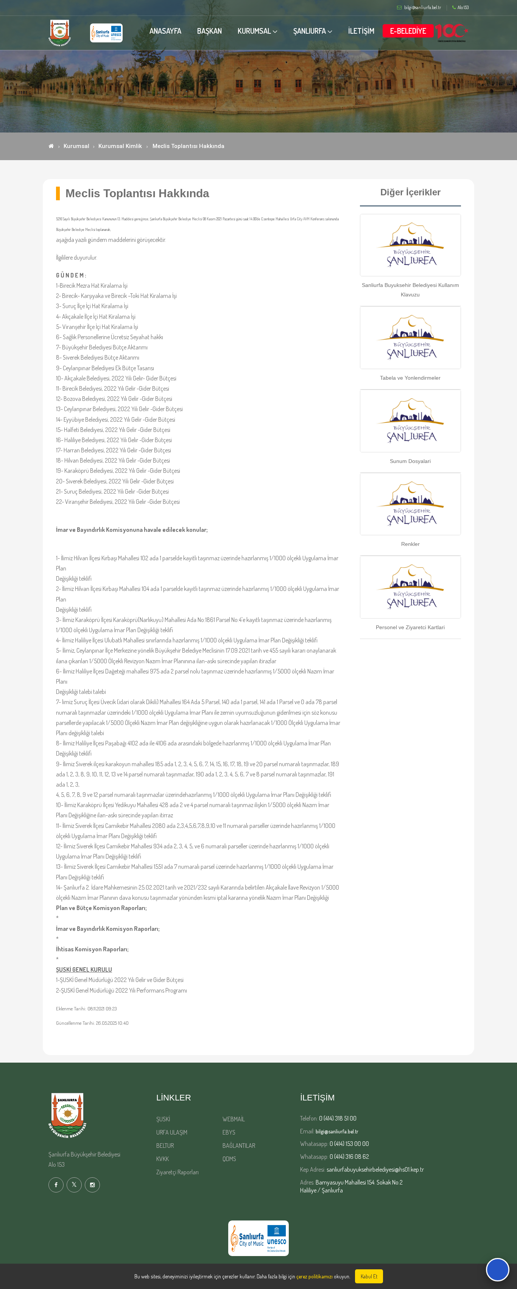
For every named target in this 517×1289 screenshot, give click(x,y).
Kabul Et (369, 1276)
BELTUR (165, 1145)
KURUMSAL (254, 31)
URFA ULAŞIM (171, 1132)
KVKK (162, 1159)
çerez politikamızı (314, 1276)
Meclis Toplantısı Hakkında (188, 146)
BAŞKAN (209, 31)
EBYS (229, 1132)
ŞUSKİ (163, 1119)
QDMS (229, 1159)
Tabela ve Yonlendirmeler (410, 378)
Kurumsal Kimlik (120, 146)
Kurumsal (76, 146)
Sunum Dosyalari (410, 461)
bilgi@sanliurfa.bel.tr (337, 1131)
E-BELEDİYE (408, 31)
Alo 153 (463, 7)
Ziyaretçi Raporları (177, 1172)
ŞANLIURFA (309, 31)
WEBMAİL (234, 1119)
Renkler (410, 544)
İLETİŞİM (361, 31)
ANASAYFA (165, 31)
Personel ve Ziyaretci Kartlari (410, 627)
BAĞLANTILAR (239, 1145)
